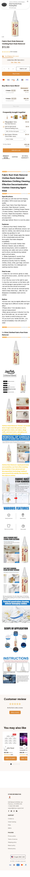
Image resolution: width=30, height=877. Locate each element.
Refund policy (12, 848)
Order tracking (12, 822)
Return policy (11, 845)
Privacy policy (12, 836)
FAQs (9, 825)
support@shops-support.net (16, 808)
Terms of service (12, 839)
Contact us (11, 818)
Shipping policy (12, 842)
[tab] (11, 764)
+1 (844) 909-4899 (13, 806)
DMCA (9, 828)
